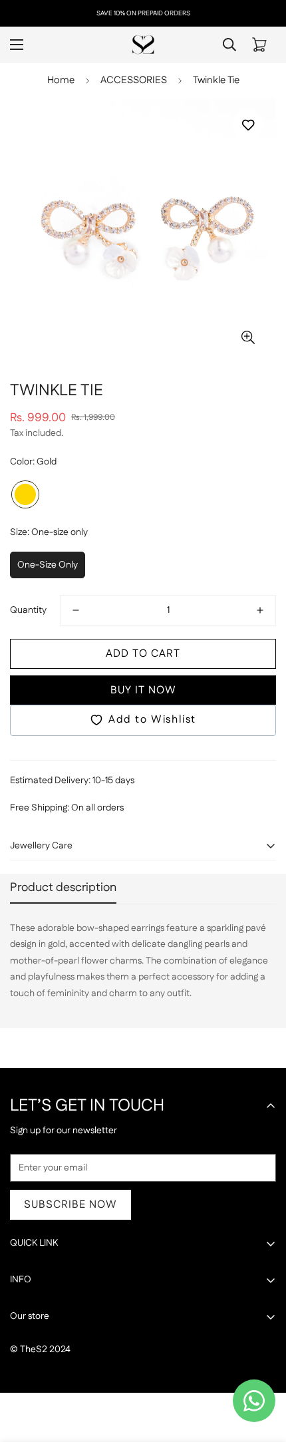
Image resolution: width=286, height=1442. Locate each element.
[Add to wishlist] (248, 125)
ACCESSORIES (133, 80)
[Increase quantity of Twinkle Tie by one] (260, 610)
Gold (25, 494)
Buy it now (143, 690)
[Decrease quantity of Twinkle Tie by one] (76, 610)
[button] (259, 44)
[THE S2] (143, 45)
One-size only (47, 565)
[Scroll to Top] (262, 1371)
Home (60, 80)
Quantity (28, 610)
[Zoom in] (248, 337)
